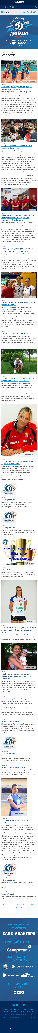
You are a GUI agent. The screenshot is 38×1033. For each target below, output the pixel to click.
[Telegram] (31, 12)
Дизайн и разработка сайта (11, 1018)
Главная (3, 52)
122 (18, 904)
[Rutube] (34, 12)
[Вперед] (20, 907)
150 (16, 907)
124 (27, 904)
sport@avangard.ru (29, 1011)
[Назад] (4, 904)
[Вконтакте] (24, 12)
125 (32, 904)
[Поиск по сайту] (7, 7)
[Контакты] (2, 7)
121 (13, 904)
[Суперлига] (19, 2)
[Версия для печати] (10, 7)
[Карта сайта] (5, 7)
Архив (19, 913)
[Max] (28, 12)
